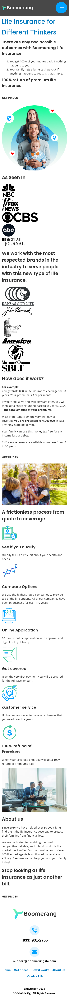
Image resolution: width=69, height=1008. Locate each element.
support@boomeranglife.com (34, 961)
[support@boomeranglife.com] (34, 952)
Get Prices (21, 970)
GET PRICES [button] (10, 98)
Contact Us (35, 976)
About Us (58, 970)
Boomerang (21, 993)
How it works (40, 970)
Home (6, 970)
